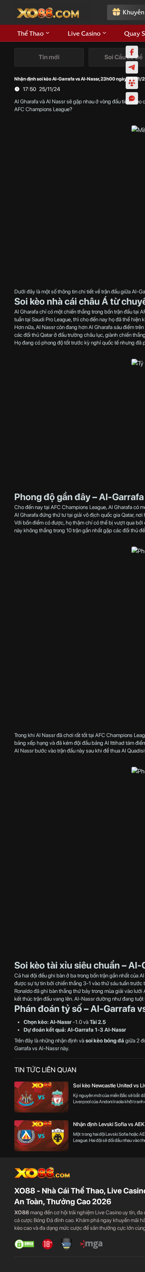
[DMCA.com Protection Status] (24, 1244)
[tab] (49, 57)
